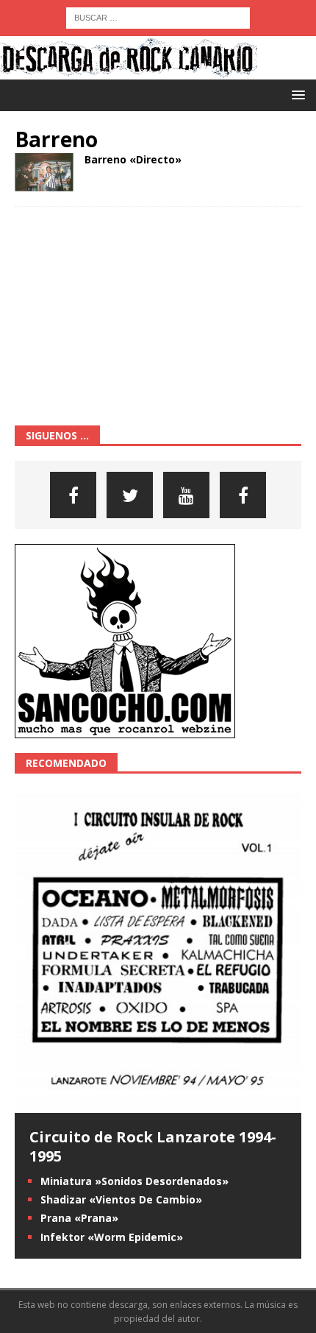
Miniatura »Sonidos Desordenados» (134, 1181)
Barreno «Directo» (133, 159)
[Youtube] (186, 495)
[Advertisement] (125, 314)
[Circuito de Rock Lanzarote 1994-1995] (158, 1104)
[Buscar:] (158, 17)
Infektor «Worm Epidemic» (111, 1237)
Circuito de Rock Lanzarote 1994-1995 (152, 1146)
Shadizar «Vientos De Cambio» (121, 1199)
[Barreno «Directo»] (44, 172)
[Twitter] (130, 495)
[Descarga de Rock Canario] (128, 71)
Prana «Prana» (79, 1218)
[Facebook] (73, 495)
